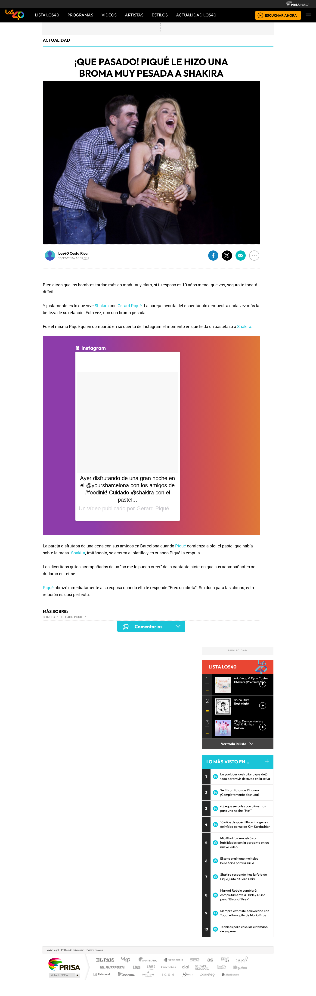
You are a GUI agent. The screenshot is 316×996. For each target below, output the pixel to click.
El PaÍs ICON (167, 980)
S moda (186, 980)
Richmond (102, 980)
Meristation (227, 980)
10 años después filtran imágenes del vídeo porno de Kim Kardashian (245, 824)
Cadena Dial (226, 967)
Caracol (242, 960)
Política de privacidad (72, 950)
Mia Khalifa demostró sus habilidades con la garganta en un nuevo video (244, 842)
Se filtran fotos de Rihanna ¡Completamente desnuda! (239, 792)
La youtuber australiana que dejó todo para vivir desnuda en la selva (245, 776)
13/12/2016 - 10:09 (73, 258)
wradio (150, 967)
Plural (147, 980)
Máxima (198, 967)
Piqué (180, 546)
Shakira (102, 305)
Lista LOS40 (47, 15)
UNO (137, 967)
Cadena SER (195, 960)
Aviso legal (53, 950)
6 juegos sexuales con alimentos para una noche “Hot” (243, 808)
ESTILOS (160, 15)
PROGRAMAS (80, 15)
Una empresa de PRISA (64, 964)
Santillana (149, 960)
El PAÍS (105, 960)
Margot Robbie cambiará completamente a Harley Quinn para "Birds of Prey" (243, 894)
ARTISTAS (134, 15)
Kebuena (242, 967)
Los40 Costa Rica (73, 253)
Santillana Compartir (173, 960)
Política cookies (95, 950)
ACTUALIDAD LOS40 (196, 15)
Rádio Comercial (248, 980)
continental (185, 967)
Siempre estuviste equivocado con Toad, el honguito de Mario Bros (244, 913)
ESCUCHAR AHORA (281, 15)
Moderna (125, 980)
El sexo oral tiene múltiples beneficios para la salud (239, 860)
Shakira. (244, 326)
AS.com (209, 960)
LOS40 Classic (212, 967)
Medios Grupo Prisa (64, 975)
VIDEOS (109, 15)
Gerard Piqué (130, 305)
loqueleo (205, 980)
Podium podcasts (102, 973)
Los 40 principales (127, 960)
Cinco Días (168, 967)
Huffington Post (111, 967)
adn (224, 960)
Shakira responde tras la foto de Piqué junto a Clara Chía (243, 876)
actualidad (56, 40)
